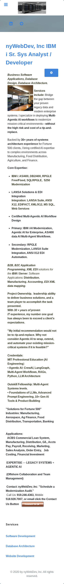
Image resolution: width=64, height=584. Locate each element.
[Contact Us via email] (32, 504)
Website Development (20, 556)
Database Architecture (20, 546)
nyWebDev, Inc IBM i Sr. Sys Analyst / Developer (31, 54)
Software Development (20, 536)
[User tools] (51, 73)
